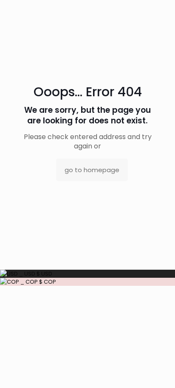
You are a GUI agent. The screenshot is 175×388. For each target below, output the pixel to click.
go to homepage (92, 169)
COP (37, 282)
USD (35, 274)
